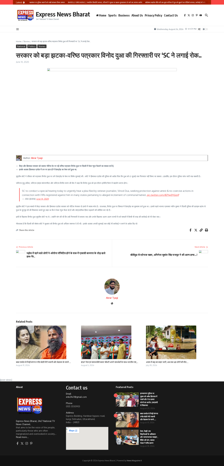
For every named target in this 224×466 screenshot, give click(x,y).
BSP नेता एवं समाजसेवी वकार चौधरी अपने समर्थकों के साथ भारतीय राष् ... (109, 362)
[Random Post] (199, 29)
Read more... (22, 437)
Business (124, 15)
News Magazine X (134, 460)
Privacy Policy (153, 15)
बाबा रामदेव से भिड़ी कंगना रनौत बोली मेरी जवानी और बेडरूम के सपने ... (43, 362)
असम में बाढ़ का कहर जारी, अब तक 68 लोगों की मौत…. (167, 362)
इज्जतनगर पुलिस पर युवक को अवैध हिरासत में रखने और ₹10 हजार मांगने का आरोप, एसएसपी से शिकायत (149, 399)
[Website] (112, 303)
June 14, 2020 (42, 199)
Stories (26, 41)
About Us (137, 15)
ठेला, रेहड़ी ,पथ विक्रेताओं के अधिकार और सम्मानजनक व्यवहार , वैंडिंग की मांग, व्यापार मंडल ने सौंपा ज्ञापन (149, 437)
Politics (32, 46)
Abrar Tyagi (37, 158)
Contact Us (171, 15)
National (21, 46)
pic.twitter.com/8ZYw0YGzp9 (163, 195)
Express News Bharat (63, 14)
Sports (112, 15)
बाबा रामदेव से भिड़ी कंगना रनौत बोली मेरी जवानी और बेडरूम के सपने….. (149, 416)
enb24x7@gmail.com (76, 397)
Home (18, 41)
